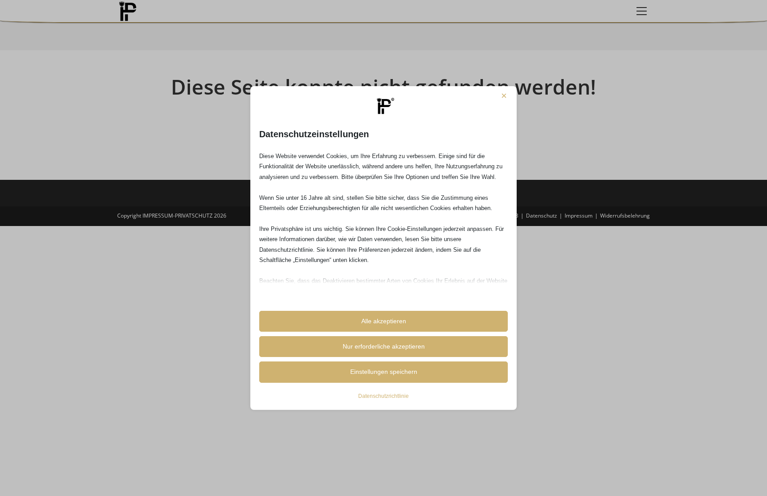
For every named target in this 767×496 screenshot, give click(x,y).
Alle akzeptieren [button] (383, 321)
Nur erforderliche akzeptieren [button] (384, 346)
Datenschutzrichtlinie (383, 396)
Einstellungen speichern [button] (383, 371)
